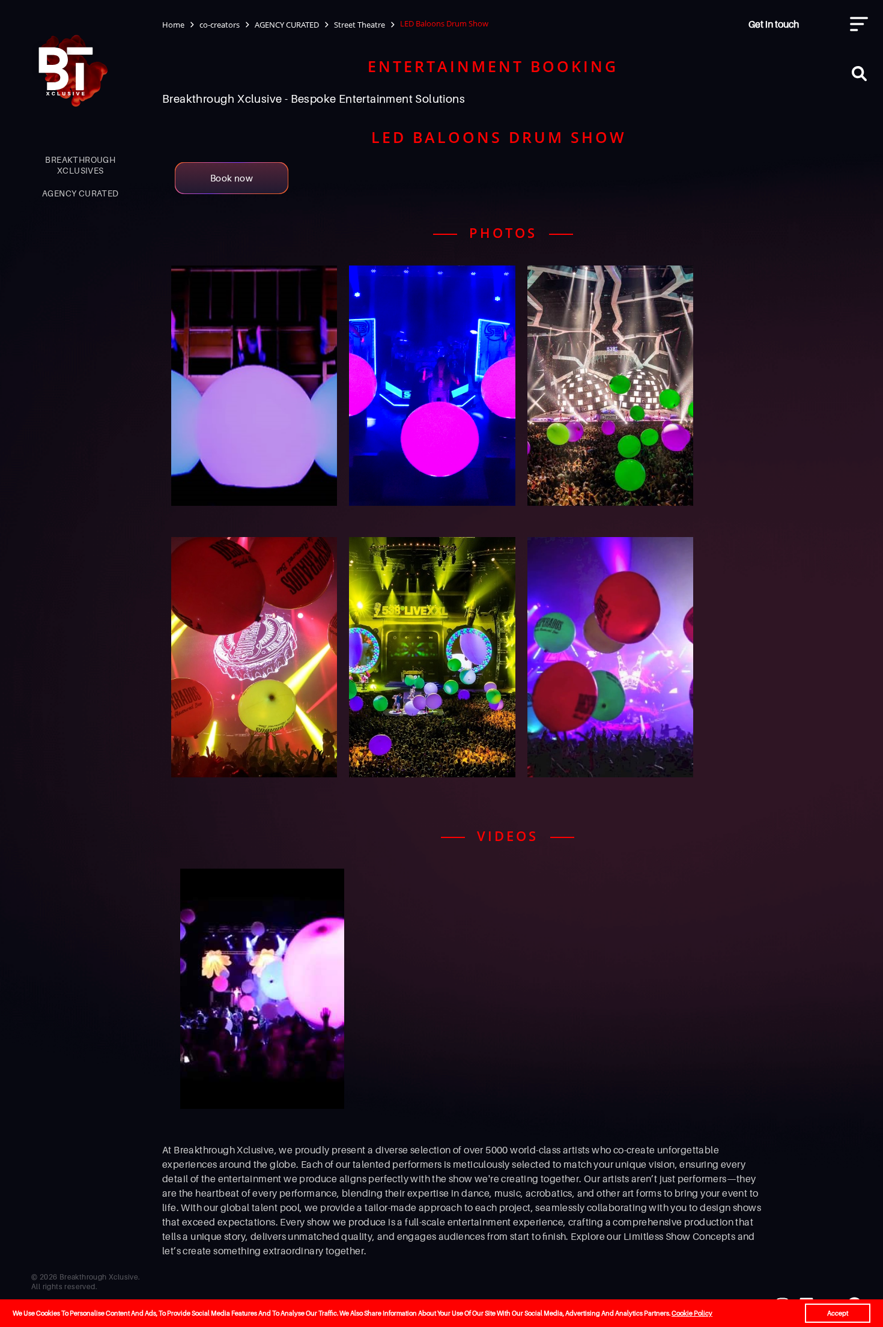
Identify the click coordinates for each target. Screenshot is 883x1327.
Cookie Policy (692, 1313)
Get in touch (773, 24)
